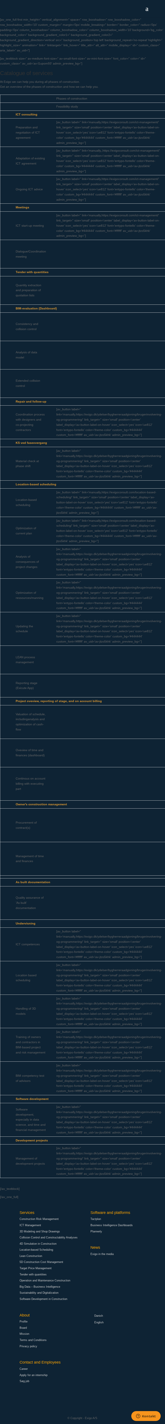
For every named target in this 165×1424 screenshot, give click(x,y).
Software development (32, 1099)
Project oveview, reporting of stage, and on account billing (59, 701)
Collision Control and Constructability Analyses (49, 1237)
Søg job (24, 1381)
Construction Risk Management (39, 1219)
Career (24, 1368)
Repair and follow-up (31, 401)
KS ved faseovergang (31, 442)
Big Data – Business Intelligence (40, 1286)
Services (27, 1212)
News (95, 1247)
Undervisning (25, 923)
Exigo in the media (102, 1254)
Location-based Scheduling (36, 1249)
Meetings (22, 207)
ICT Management (30, 1225)
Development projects (32, 1140)
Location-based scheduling (36, 484)
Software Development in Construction (43, 1299)
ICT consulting (26, 114)
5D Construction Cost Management (41, 1262)
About (25, 1315)
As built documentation (33, 882)
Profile (24, 1321)
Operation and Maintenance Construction (45, 1280)
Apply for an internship (33, 1375)
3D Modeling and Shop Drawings (40, 1231)
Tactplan (95, 1219)
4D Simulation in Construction (38, 1243)
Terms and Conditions (33, 1340)
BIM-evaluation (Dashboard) (36, 308)
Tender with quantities (32, 272)
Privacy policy (28, 1346)
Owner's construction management (41, 804)
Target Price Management (36, 1268)
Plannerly (96, 1231)
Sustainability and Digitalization (39, 1292)
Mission (24, 1333)
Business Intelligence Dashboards (111, 1225)
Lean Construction (31, 1256)
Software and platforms (110, 1212)
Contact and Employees (40, 1362)
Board (23, 1327)
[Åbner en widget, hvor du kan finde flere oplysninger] (146, 1416)
